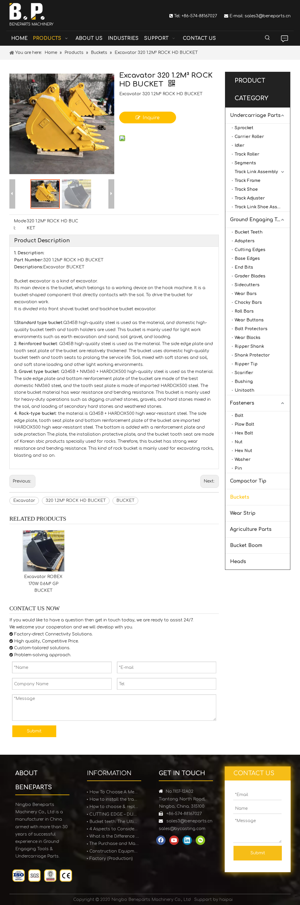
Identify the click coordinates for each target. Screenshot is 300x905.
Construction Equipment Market (114, 851)
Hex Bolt (244, 433)
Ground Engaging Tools (258, 219)
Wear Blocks (247, 337)
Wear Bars (246, 294)
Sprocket (244, 128)
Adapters (245, 241)
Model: (20, 224)
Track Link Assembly (256, 172)
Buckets (239, 497)
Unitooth (244, 390)
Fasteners (242, 403)
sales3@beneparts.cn (268, 16)
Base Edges (247, 258)
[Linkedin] (187, 840)
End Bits (244, 267)
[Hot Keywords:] (267, 38)
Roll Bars (244, 311)
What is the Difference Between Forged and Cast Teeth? (114, 836)
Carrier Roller (249, 136)
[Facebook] (161, 840)
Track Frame (247, 180)
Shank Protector (252, 355)
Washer (242, 459)
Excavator (24, 500)
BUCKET (125, 500)
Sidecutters (247, 285)
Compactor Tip (248, 481)
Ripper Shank (249, 346)
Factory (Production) (111, 858)
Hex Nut (243, 451)
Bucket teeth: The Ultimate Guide (114, 821)
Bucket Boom (246, 545)
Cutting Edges (250, 250)
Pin (238, 468)
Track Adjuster (250, 198)
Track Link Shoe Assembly (262, 207)
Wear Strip (242, 513)
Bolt (239, 415)
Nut (239, 442)
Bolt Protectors (251, 329)
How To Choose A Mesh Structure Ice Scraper (114, 792)
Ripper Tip (246, 364)
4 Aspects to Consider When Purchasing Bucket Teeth (114, 829)
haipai (226, 899)
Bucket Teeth (248, 232)
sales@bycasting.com (182, 828)
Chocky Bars (248, 302)
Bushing (244, 381)
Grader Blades (250, 276)
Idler (239, 145)
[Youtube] (174, 840)
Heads (238, 561)
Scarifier (244, 373)
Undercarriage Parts (255, 115)
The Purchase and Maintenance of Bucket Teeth (114, 843)
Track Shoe (246, 189)
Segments (245, 163)
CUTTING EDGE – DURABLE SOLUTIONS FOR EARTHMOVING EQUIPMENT (114, 814)
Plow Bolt (244, 424)
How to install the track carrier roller (114, 799)
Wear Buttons (249, 320)
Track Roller (247, 154)
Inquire (151, 117)
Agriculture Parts (251, 529)
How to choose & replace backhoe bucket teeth (114, 807)
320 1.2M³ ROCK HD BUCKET (76, 500)
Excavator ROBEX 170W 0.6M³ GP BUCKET (43, 584)
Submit (34, 731)
